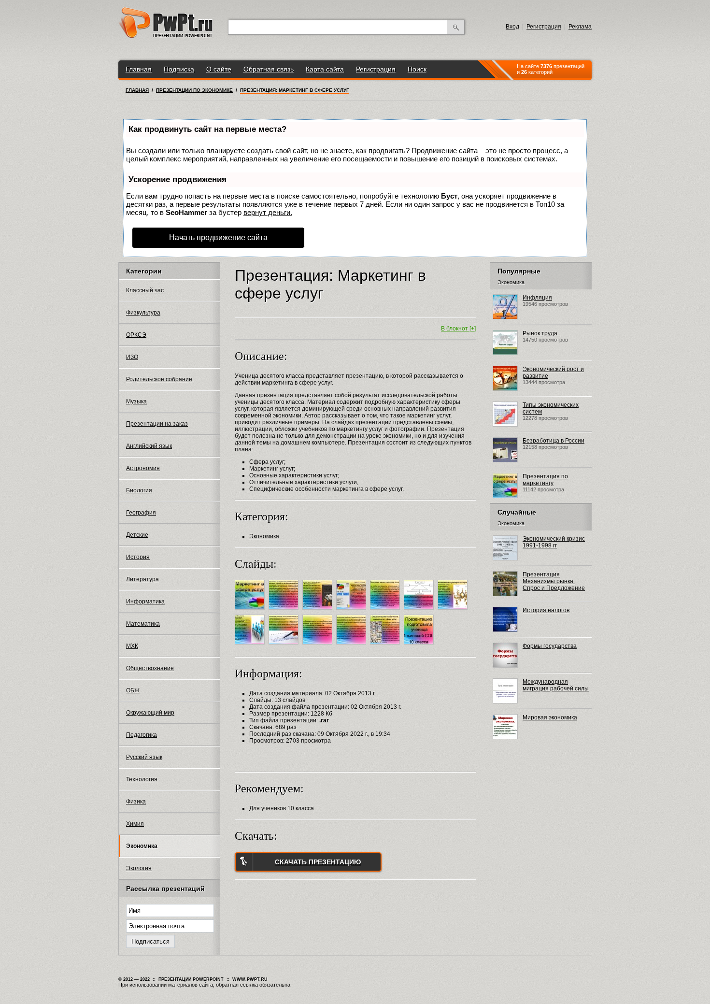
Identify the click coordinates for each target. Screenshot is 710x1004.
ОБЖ (133, 690)
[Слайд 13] (420, 646)
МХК (132, 646)
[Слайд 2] (285, 611)
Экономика (141, 846)
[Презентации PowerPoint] (165, 36)
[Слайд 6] (420, 611)
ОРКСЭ (136, 334)
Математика (143, 623)
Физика (136, 801)
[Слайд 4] (352, 611)
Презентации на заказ (157, 423)
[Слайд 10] (318, 646)
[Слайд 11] (352, 646)
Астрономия (143, 468)
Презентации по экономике (194, 90)
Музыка (136, 401)
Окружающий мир (150, 712)
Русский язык (144, 757)
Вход (512, 26)
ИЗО (132, 357)
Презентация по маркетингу (545, 480)
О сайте (218, 69)
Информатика (145, 601)
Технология (141, 779)
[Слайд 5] (386, 611)
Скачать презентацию (318, 862)
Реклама (580, 26)
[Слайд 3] (318, 611)
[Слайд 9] (285, 646)
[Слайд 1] (251, 611)
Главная (139, 69)
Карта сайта (325, 69)
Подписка (179, 69)
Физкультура (143, 312)
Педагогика (141, 734)
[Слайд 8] (251, 646)
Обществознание (150, 668)
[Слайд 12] (386, 646)
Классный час (145, 290)
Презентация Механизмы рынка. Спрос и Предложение (554, 581)
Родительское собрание (159, 379)
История (138, 557)
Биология (139, 490)
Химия (135, 823)
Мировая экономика (550, 717)
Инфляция (537, 297)
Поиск (417, 69)
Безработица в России (553, 440)
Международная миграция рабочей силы (556, 685)
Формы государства (550, 646)
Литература (142, 579)
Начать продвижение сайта (218, 237)
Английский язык (149, 446)
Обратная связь (268, 69)
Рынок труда (540, 333)
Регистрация (543, 26)
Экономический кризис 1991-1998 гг (554, 542)
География (141, 512)
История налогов (546, 610)
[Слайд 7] (454, 611)
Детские (137, 534)
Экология (139, 868)
